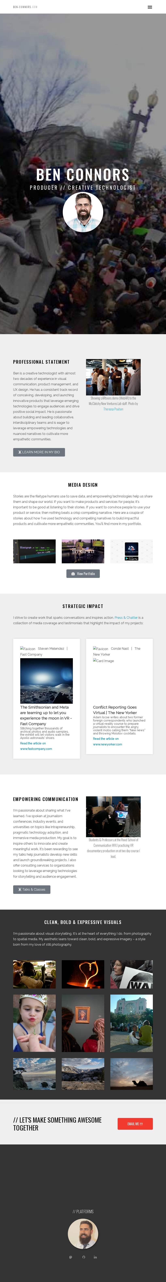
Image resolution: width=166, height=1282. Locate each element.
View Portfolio (85, 573)
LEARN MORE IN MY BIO (40, 452)
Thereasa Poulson (113, 409)
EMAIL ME (134, 1123)
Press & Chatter (126, 618)
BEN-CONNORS (25, 7)
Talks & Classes (33, 889)
